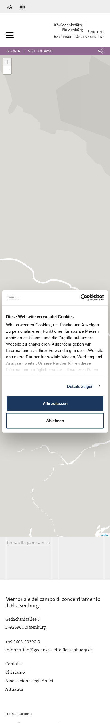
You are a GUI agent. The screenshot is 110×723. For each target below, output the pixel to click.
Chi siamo (15, 672)
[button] (101, 51)
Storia (13, 51)
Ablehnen (55, 421)
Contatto (14, 663)
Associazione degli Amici (29, 681)
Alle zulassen (55, 403)
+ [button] (7, 62)
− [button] (7, 70)
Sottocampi (41, 51)
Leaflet (104, 535)
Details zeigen (80, 386)
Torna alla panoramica (28, 542)
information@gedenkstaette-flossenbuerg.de (49, 650)
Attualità (14, 689)
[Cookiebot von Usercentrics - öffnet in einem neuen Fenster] (80, 297)
